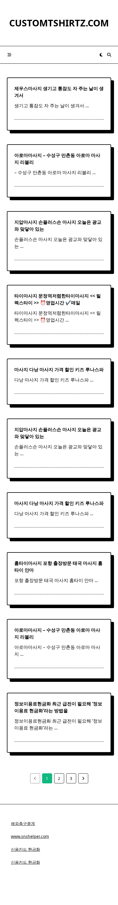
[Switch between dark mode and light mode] (101, 54)
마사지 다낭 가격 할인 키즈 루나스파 (59, 369)
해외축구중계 (23, 823)
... (87, 105)
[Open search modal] (109, 54)
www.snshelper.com (30, 836)
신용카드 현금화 (25, 849)
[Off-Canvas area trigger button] (9, 54)
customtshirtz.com (59, 23)
